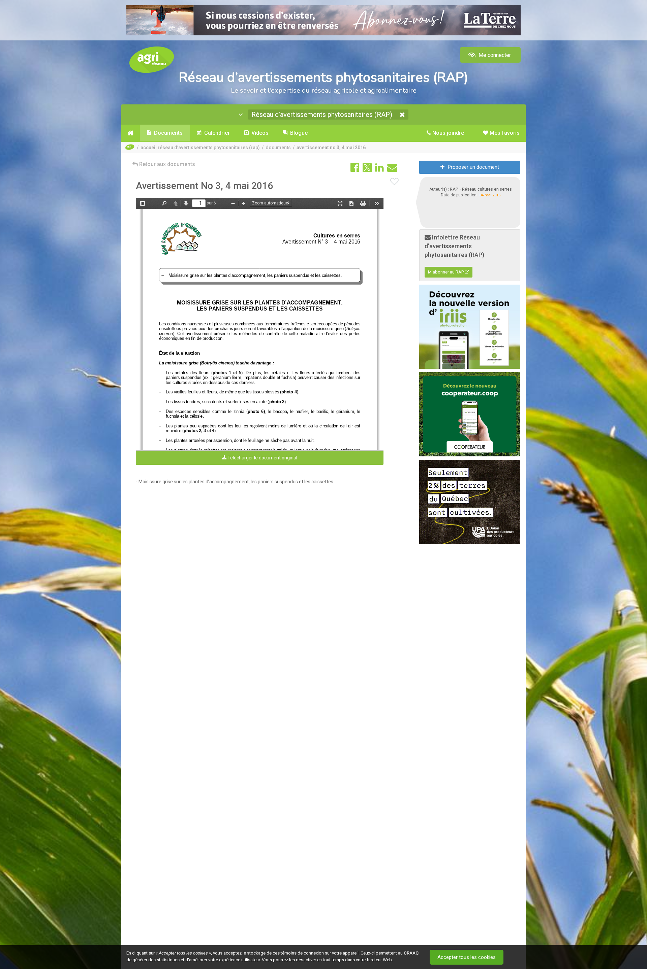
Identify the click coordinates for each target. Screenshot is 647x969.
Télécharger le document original (261, 457)
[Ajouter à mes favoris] (394, 181)
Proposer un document (473, 167)
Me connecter (494, 55)
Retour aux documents (166, 164)
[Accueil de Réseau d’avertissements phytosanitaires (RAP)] (130, 133)
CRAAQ (411, 953)
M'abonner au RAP (446, 271)
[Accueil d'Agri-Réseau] (151, 59)
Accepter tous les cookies (466, 957)
